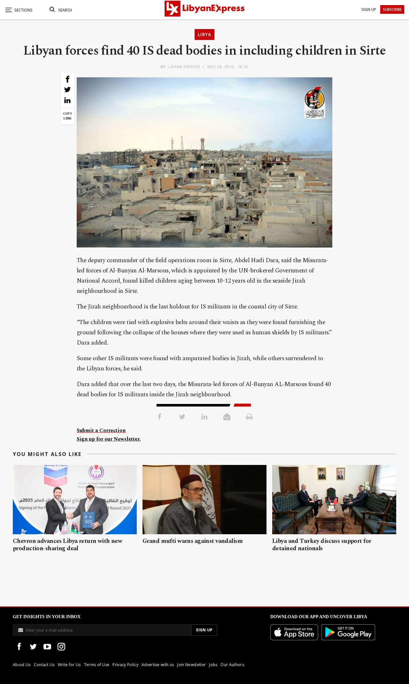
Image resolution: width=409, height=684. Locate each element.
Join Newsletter (191, 664)
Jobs (213, 664)
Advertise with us (158, 664)
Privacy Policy (125, 664)
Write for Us (69, 664)
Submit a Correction (101, 430)
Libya (204, 34)
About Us (22, 664)
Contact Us (44, 664)
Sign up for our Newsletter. (109, 439)
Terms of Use (97, 664)
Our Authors (232, 664)
